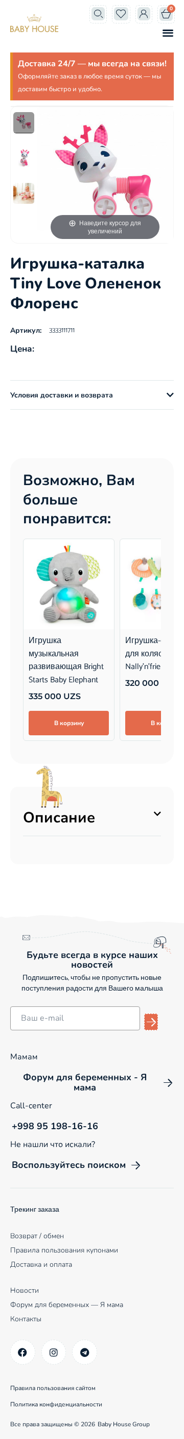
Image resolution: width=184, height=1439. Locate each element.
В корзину (69, 723)
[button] (168, 32)
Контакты (25, 1319)
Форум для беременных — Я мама (66, 1305)
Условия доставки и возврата (61, 395)
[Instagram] (53, 1352)
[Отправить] (151, 1022)
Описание (59, 818)
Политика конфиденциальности (56, 1404)
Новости (24, 1290)
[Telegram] (84, 1352)
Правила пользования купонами (64, 1250)
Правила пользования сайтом (53, 1388)
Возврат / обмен (37, 1236)
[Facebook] (22, 1352)
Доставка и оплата (41, 1264)
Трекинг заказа (34, 1210)
